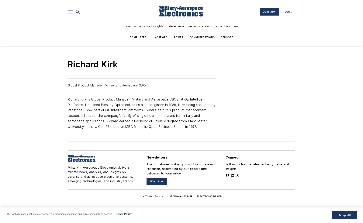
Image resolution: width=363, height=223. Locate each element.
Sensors (227, 37)
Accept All (344, 215)
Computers (138, 37)
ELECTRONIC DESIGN (209, 196)
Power (178, 37)
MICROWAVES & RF (181, 196)
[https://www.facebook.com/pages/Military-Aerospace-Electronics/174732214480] (227, 175)
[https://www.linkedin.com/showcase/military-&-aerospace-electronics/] (232, 175)
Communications (202, 37)
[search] (78, 12)
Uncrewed (160, 37)
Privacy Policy (123, 214)
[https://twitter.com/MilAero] (238, 175)
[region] (181, 215)
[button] (70, 12)
